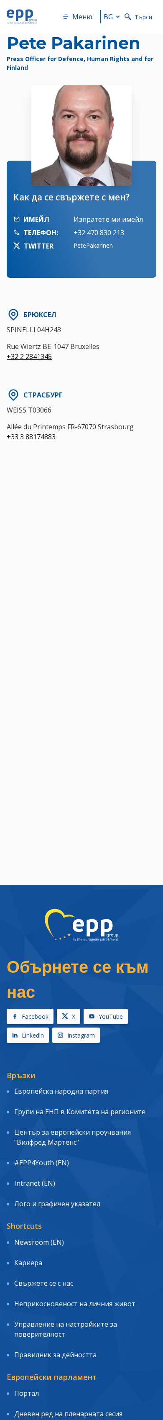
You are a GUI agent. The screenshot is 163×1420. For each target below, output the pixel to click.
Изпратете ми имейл (108, 219)
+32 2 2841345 (29, 356)
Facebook (35, 1016)
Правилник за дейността (55, 1354)
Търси (143, 17)
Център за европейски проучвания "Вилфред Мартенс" (72, 1137)
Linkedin (33, 1035)
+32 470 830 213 (99, 232)
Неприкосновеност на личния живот (74, 1303)
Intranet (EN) (34, 1183)
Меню (82, 16)
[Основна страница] (22, 16)
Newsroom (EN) (39, 1242)
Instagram (81, 1035)
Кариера (28, 1262)
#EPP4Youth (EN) (41, 1162)
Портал (26, 1393)
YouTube (111, 1016)
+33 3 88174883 (31, 436)
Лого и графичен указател (57, 1203)
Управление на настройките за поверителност (65, 1329)
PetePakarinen (93, 245)
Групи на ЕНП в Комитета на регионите (79, 1111)
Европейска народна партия (61, 1091)
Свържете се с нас (43, 1283)
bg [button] (108, 16)
